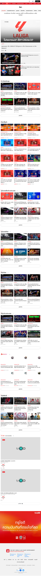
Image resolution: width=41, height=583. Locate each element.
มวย (15, 106)
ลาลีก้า (29, 91)
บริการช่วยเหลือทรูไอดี (20, 562)
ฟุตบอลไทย (23, 10)
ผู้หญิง (35, 3)
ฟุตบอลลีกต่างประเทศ (11, 10)
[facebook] (21, 570)
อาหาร (26, 3)
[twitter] (23, 570)
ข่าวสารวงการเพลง (20, 3)
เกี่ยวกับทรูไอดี (8, 565)
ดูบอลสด (17, 10)
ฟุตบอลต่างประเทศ (29, 10)
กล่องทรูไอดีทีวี (30, 559)
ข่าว (10, 3)
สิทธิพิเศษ (9, 559)
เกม (15, 559)
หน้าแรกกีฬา (4, 10)
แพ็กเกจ (25, 559)
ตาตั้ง (18, 559)
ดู (6, 559)
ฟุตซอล (15, 200)
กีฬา (7, 3)
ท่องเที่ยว (30, 3)
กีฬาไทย (35, 10)
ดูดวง (38, 3)
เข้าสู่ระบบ (37, 1)
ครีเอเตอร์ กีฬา (3, 364)
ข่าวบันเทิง (14, 3)
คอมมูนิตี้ (35, 559)
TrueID (3, 1)
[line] (18, 570)
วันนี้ (4, 559)
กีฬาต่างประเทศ (3, 106)
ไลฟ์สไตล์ (4, 396)
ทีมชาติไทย (29, 241)
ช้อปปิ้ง (22, 559)
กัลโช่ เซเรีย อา (30, 200)
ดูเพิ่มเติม (20, 115)
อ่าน (3, 3)
